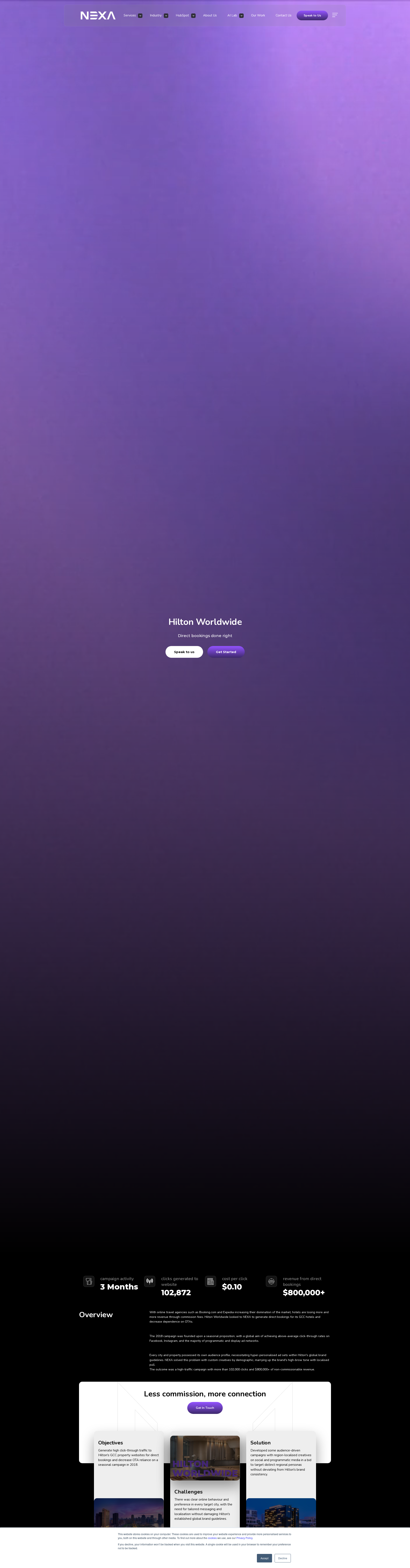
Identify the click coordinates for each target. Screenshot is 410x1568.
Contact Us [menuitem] (283, 15)
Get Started (226, 652)
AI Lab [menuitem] (232, 15)
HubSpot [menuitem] (182, 15)
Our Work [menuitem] (258, 15)
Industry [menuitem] (156, 15)
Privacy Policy (244, 1538)
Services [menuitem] (130, 15)
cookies (212, 1538)
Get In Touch (205, 1408)
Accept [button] (264, 1558)
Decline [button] (282, 1558)
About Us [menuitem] (210, 15)
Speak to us (184, 652)
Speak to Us (312, 15)
